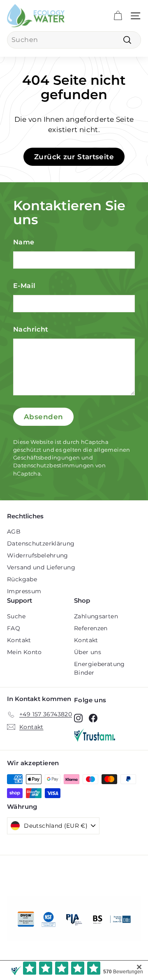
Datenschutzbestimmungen (53, 465)
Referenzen (91, 628)
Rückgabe (22, 579)
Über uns (87, 652)
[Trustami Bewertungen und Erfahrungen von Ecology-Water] (107, 735)
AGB (14, 531)
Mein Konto (24, 652)
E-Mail (24, 286)
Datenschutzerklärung (41, 543)
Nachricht (30, 329)
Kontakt (19, 640)
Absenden (43, 417)
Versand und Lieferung (41, 567)
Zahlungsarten (96, 616)
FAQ (13, 628)
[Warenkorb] (117, 16)
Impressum (24, 591)
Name (24, 242)
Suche (16, 616)
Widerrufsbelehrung (37, 555)
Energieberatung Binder (99, 668)
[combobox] (74, 40)
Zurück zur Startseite (74, 157)
